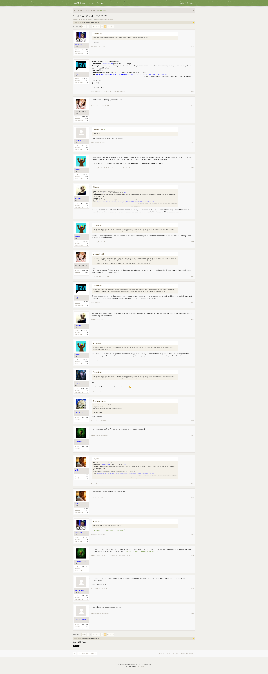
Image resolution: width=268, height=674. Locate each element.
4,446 (86, 176)
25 (93, 26)
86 (87, 205)
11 (87, 597)
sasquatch (94, 168)
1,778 (87, 419)
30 (108, 26)
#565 (192, 168)
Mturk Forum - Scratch (87, 653)
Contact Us (170, 653)
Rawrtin (93, 142)
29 (105, 26)
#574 (192, 435)
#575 (192, 483)
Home (90, 3)
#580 (192, 613)
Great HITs (84, 19)
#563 (192, 105)
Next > (112, 26)
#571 (192, 360)
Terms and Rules (187, 653)
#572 (192, 391)
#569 (192, 302)
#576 (192, 498)
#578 (192, 555)
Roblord (93, 216)
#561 (192, 46)
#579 (192, 589)
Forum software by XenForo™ (134, 664)
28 (102, 26)
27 (99, 26)
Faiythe (93, 391)
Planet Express (95, 435)
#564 (192, 142)
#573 (192, 421)
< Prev (84, 26)
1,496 (86, 118)
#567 (192, 242)
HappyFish (94, 421)
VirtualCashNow (81, 112)
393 (87, 390)
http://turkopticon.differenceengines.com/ (108, 530)
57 (87, 448)
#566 (192, 216)
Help (177, 653)
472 (87, 477)
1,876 (87, 626)
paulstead (94, 46)
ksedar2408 (95, 589)
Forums (100, 3)
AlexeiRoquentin (99, 19)
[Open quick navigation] (193, 10)
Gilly (92, 91)
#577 (192, 534)
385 (87, 147)
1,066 (87, 51)
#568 (192, 276)
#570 (192, 319)
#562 (192, 91)
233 (87, 80)
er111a (93, 483)
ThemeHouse (140, 666)
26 (96, 26)
